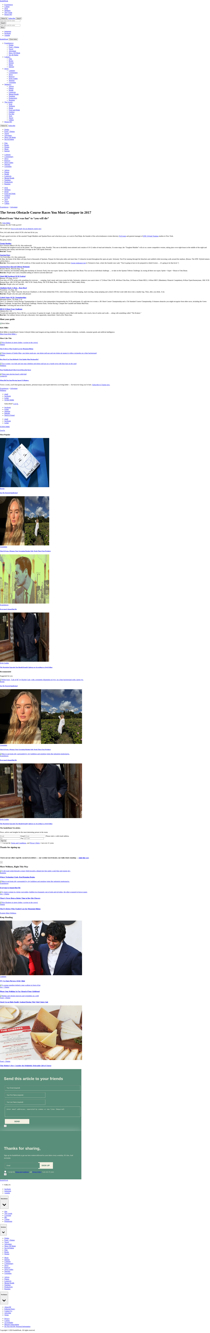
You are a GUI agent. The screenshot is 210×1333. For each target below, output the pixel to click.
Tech (10, 116)
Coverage (7, 1215)
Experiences (8, 5)
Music (11, 65)
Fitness (11, 88)
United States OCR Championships (13, 297)
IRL (5, 1217)
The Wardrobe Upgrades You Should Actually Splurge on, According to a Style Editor (26, 667)
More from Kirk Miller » (8, 334)
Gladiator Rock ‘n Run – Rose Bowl (13, 288)
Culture (7, 7)
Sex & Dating (13, 55)
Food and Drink (14, 110)
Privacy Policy (35, 843)
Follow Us (4, 18)
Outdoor (12, 112)
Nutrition (12, 96)
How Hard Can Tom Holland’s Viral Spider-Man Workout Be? (19, 359)
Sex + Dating (4, 894)
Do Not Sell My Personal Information (17, 1326)
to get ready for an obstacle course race (26, 229)
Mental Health (14, 94)
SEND (17, 1121)
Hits (5, 1211)
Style (6, 9)
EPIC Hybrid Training (150, 236)
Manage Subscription (11, 1324)
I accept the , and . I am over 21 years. (28, 843)
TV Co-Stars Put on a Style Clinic (12, 981)
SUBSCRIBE (9, 400)
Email (23, 836)
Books (11, 61)
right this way (84, 858)
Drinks (11, 45)
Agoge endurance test (78, 263)
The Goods (8, 12)
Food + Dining (14, 47)
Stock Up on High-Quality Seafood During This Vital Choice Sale (24, 1002)
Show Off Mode (14, 53)
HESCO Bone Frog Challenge (11, 309)
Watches (12, 80)
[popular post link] (24, 486)
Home (11, 108)
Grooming (12, 82)
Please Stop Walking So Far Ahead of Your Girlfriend (20, 991)
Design (11, 63)
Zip (22, 838)
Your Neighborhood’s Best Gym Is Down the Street (15, 370)
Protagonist (8, 1221)
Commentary (13, 73)
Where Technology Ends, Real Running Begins (17, 877)
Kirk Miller (6, 223)
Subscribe (11, 18)
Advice (11, 86)
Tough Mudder (5, 243)
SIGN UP (46, 1165)
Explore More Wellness (8, 913)
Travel (11, 49)
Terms (6, 1315)
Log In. (15, 404)
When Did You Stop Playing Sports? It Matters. (14, 380)
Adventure (12, 51)
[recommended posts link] (35, 871)
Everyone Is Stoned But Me (8, 609)
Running (12, 100)
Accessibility (8, 1322)
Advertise (7, 1313)
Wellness (7, 10)
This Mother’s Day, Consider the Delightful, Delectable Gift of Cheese (25, 1066)
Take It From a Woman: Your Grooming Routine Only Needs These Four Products (25, 551)
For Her (11, 114)
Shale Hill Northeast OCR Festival (12, 276)
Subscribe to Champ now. (101, 385)
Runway (12, 76)
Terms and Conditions (18, 843)
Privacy (7, 1319)
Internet (11, 67)
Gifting (11, 120)
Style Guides (13, 78)
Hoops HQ (8, 14)
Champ (6, 1219)
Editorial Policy (9, 1309)
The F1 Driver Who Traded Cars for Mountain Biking (16, 349)
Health (11, 90)
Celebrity (12, 71)
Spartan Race (5, 255)
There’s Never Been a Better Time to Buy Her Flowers (20, 898)
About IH (7, 1307)
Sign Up (3, 841)
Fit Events (122, 236)
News (11, 75)
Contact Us (8, 1311)
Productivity (13, 98)
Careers (7, 1321)
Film (10, 59)
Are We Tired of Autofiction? (9, 493)
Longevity (12, 92)
